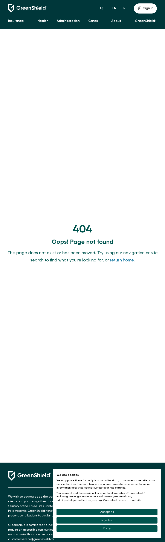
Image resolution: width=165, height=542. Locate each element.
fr (123, 8)
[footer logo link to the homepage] (29, 476)
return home (122, 260)
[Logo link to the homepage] (45, 8)
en (114, 8)
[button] (101, 8)
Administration (68, 21)
